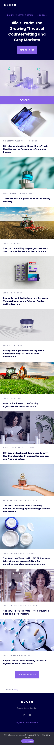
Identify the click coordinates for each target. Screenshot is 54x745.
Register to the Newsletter (27, 722)
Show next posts (27, 675)
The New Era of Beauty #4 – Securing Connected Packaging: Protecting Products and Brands (26, 508)
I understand (27, 741)
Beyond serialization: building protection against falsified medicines (25, 662)
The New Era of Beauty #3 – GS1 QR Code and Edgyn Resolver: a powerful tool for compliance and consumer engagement (26, 561)
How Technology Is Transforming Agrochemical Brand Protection (21, 405)
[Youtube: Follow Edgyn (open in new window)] (30, 715)
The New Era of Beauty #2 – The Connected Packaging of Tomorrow (26, 612)
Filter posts (25, 100)
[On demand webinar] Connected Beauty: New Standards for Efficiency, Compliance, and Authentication (26, 456)
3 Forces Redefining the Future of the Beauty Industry (26, 200)
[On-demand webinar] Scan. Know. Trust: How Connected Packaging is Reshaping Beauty (25, 149)
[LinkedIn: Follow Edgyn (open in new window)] (24, 715)
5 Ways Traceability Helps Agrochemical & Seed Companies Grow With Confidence (25, 250)
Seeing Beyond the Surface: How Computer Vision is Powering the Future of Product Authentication (26, 301)
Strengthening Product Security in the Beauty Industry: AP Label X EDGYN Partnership (23, 353)
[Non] (51, 738)
